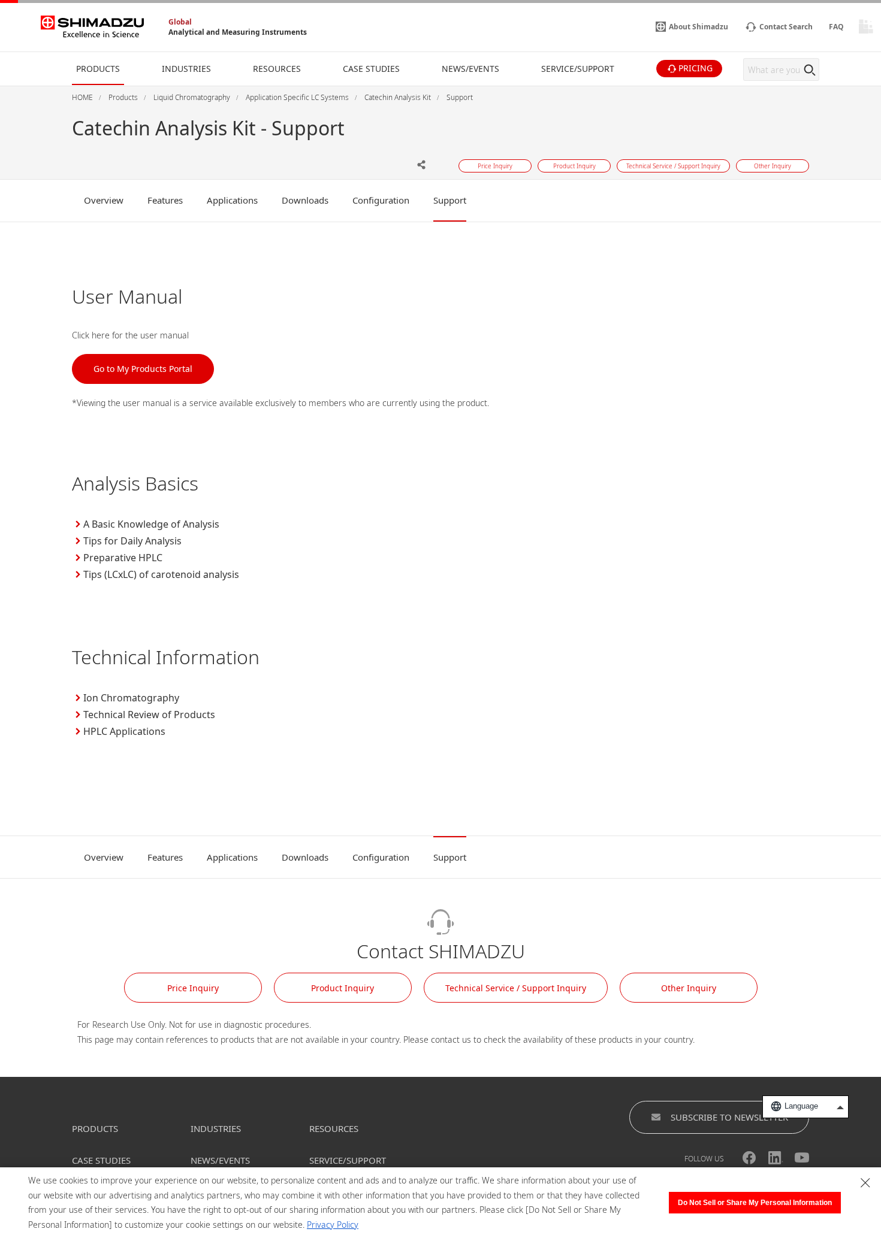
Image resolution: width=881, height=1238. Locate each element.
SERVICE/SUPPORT (347, 1160)
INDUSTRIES (216, 1128)
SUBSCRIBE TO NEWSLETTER (729, 1117)
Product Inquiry (342, 988)
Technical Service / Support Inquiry (515, 988)
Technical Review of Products (149, 714)
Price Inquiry (193, 988)
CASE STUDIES (101, 1160)
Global (180, 22)
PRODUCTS (95, 1128)
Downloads (305, 200)
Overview (103, 200)
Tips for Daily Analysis (132, 540)
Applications (232, 200)
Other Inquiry (688, 988)
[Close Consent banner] (865, 1183)
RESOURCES (333, 1128)
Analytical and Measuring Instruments (237, 32)
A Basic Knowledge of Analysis (151, 524)
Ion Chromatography (131, 697)
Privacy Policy (332, 1224)
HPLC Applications (124, 731)
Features (165, 200)
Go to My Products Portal (142, 368)
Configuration (380, 200)
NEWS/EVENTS (220, 1160)
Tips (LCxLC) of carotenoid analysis (161, 574)
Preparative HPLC (122, 557)
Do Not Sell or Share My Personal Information (755, 1202)
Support (449, 200)
